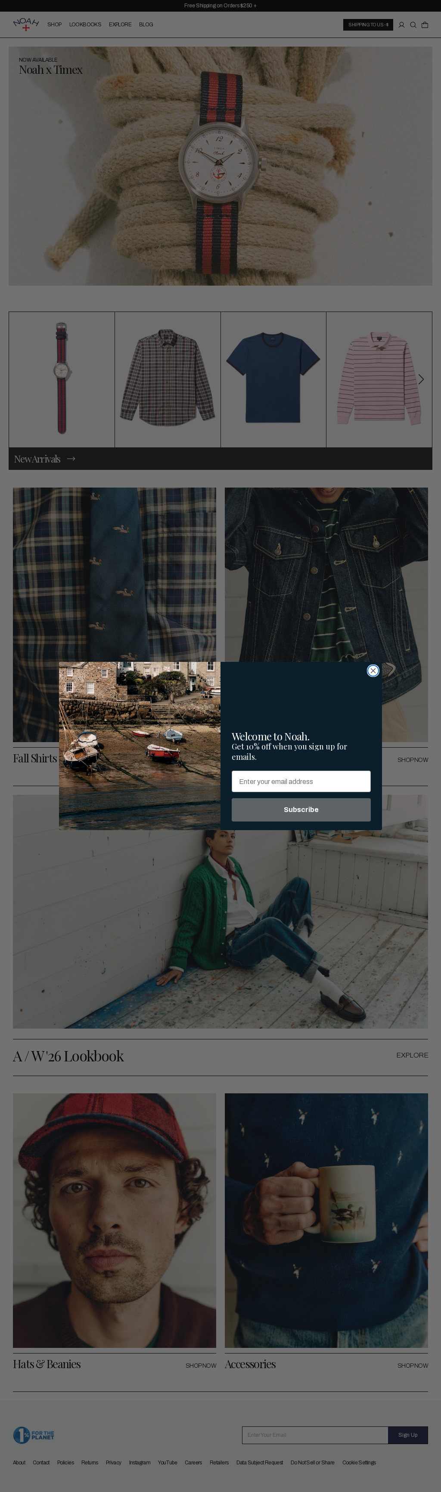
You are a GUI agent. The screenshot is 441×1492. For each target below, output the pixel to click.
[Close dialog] (373, 670)
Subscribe (301, 809)
